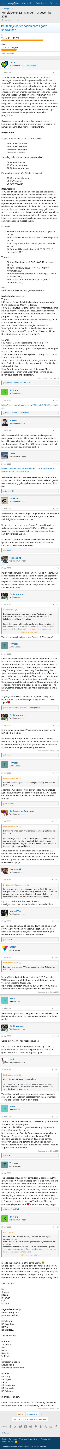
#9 (58, 725)
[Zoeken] (56, 3)
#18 (57, 1116)
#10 (57, 773)
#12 (57, 879)
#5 (58, 509)
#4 (58, 464)
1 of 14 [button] (20, 1414)
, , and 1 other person (22, 707)
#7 (58, 604)
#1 (58, 72)
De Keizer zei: (8, 609)
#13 (57, 921)
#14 (57, 957)
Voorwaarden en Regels (29, 1439)
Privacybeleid (46, 1439)
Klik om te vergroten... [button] (30, 632)
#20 (57, 1227)
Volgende (31, 1414)
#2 (58, 400)
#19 (57, 1173)
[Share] (54, 72)
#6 (58, 568)
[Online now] (6, 599)
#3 (58, 430)
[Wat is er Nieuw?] (51, 3)
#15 (57, 1008)
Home (10, 1441)
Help (4, 1441)
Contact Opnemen (9, 1439)
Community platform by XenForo (24, 1447)
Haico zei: (7, 1232)
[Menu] (4, 3)
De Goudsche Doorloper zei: (14, 885)
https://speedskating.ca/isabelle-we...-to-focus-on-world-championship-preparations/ (28, 470)
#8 (58, 654)
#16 (57, 1036)
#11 (57, 821)
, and (17, 382)
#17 (57, 1069)
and (17, 413)
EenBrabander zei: (10, 778)
